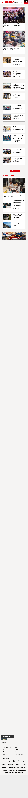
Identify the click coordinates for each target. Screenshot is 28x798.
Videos (17, 764)
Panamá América (7, 747)
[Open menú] (2, 2)
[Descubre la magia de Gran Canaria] (7, 225)
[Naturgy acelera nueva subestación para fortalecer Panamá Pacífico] (7, 216)
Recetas (5, 754)
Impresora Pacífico (19, 754)
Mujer (4, 752)
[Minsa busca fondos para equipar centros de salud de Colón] (14, 185)
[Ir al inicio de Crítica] (12, 2)
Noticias (3, 764)
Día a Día (5, 749)
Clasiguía (17, 749)
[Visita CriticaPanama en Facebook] (4, 761)
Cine (16, 747)
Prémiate (17, 752)
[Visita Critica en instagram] (23, 761)
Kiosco (16, 745)
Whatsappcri (10, 764)
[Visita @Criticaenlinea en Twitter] (9, 761)
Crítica (4, 745)
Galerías (24, 764)
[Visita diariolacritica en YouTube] (18, 761)
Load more (15, 171)
